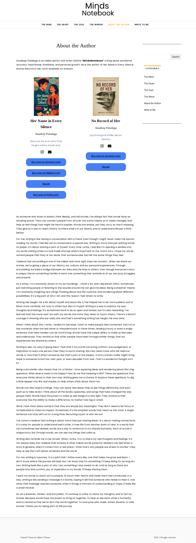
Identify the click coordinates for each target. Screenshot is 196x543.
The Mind (46, 25)
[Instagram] (42, 152)
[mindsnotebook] (98, 9)
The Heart (63, 25)
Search (175, 57)
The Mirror (96, 25)
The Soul (79, 25)
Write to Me (142, 25)
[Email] (50, 152)
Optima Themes (43, 537)
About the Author (118, 25)
